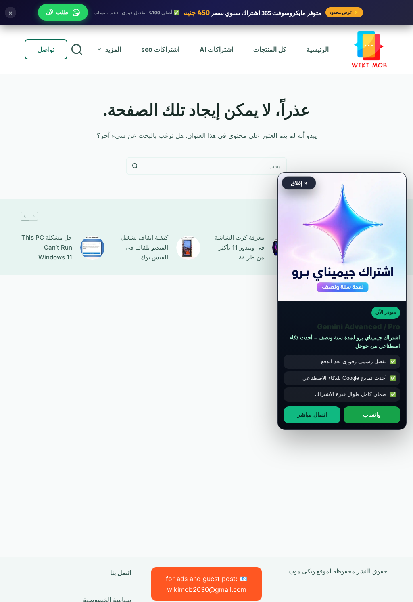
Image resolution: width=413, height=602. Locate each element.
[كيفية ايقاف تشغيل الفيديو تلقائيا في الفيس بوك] (188, 248)
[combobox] (214, 166)
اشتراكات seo (160, 49)
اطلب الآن (58, 12)
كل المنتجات (269, 49)
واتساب (372, 414)
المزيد (113, 49)
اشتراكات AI (216, 49)
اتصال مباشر (312, 414)
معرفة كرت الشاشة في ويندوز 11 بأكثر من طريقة (239, 247)
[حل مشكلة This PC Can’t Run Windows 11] (92, 248)
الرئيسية (318, 49)
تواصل (46, 49)
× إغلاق (299, 183)
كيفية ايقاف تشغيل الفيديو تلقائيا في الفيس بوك (144, 247)
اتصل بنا (120, 572)
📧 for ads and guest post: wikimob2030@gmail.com (206, 584)
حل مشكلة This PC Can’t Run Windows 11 (46, 247)
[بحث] (76, 49)
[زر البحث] (135, 166)
